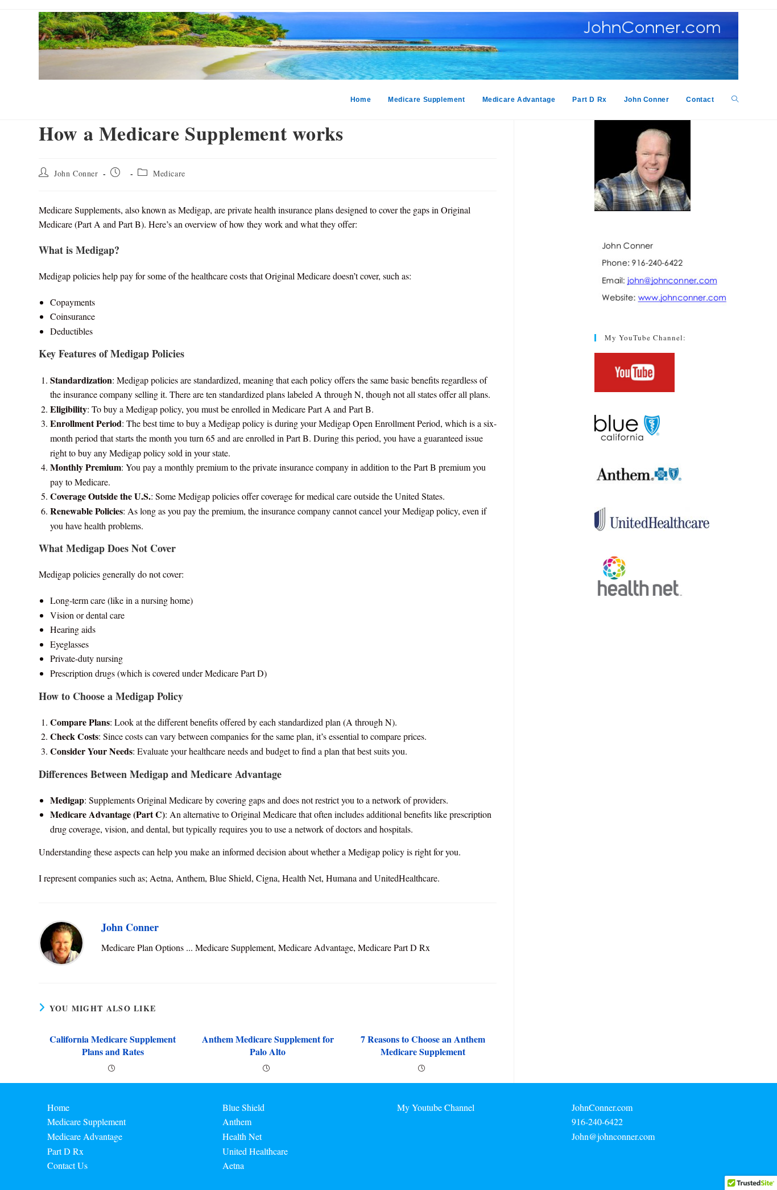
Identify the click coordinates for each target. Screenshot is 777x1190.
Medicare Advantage (84, 1136)
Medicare (169, 173)
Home (58, 1107)
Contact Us (67, 1165)
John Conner (76, 173)
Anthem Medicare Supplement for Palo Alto (268, 1045)
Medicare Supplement (86, 1121)
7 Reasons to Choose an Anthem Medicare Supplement (423, 1045)
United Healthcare (255, 1151)
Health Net (242, 1136)
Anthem (236, 1121)
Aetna (233, 1165)
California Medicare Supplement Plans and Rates (112, 1045)
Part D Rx (65, 1151)
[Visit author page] (61, 941)
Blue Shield (243, 1107)
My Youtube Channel (435, 1107)
